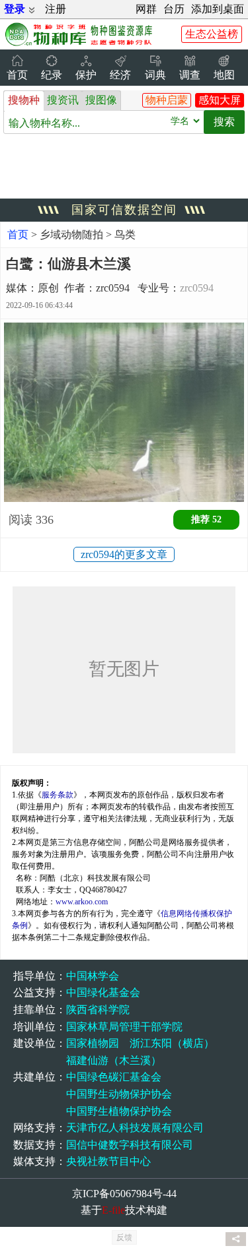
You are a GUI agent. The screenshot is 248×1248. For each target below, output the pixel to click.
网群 (146, 9)
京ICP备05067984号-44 (124, 1193)
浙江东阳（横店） (172, 1043)
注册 (55, 9)
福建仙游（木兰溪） (113, 1060)
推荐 (206, 519)
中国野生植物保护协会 (119, 1111)
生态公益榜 (211, 34)
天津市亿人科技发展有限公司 (135, 1127)
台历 (174, 9)
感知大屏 (219, 100)
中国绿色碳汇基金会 (113, 1076)
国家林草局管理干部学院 (124, 1026)
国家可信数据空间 (124, 209)
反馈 (124, 1237)
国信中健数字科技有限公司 (129, 1144)
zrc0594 (197, 288)
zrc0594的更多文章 (124, 554)
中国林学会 (92, 976)
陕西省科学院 (98, 1009)
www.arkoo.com (82, 901)
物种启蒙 (166, 100)
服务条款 (57, 794)
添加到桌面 (217, 9)
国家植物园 (92, 1043)
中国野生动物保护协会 (119, 1094)
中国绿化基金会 (103, 992)
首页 (17, 234)
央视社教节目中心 (108, 1161)
